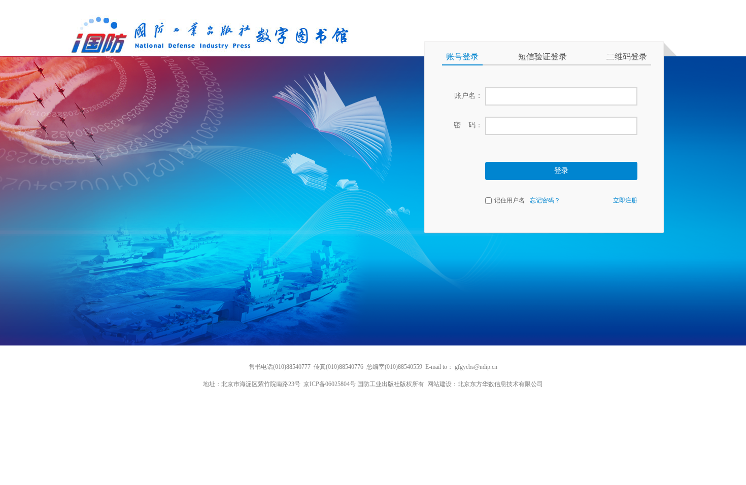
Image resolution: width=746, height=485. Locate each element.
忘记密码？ (545, 200)
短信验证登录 (542, 56)
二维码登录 (626, 56)
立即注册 (625, 200)
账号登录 (462, 56)
